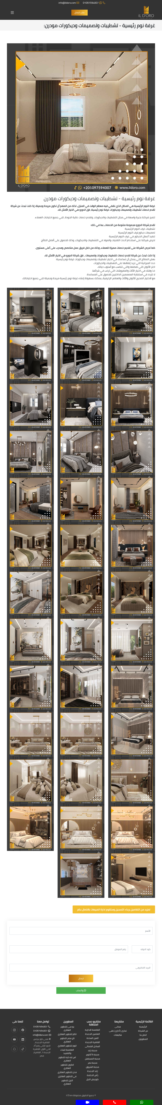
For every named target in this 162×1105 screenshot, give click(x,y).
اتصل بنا (143, 1035)
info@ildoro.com (67, 2)
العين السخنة (93, 1038)
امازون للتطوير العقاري (67, 1066)
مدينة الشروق (92, 1067)
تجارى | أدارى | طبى (118, 1031)
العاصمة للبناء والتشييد (67, 1051)
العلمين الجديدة (92, 1034)
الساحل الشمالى (92, 1046)
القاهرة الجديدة (92, 1042)
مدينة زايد (92, 1051)
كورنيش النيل (92, 1079)
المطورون (143, 1039)
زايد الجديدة (92, 1071)
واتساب (80, 990)
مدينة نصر (92, 1063)
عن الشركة (143, 1031)
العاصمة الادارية (92, 1030)
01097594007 (91, 2)
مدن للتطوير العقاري (67, 1072)
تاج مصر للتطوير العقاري (67, 1040)
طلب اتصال (79, 12)
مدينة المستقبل (92, 1059)
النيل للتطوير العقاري (67, 1082)
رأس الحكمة (92, 1075)
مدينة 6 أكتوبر (92, 1055)
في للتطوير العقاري (67, 1076)
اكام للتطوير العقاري (67, 1034)
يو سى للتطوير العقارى (67, 1028)
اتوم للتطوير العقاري (67, 1046)
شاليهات (118, 1035)
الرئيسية (143, 1027)
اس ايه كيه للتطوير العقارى (67, 1059)
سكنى (118, 1027)
